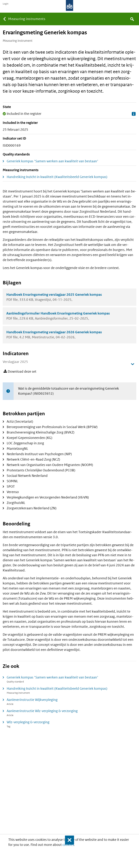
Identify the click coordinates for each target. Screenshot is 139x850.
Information (133, 113)
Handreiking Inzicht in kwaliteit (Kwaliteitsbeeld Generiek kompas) (57, 177)
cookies (68, 845)
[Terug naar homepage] (69, 5)
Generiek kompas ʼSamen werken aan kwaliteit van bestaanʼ (52, 161)
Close (68, 840)
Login (5, 3)
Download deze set (22, 371)
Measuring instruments (26, 19)
